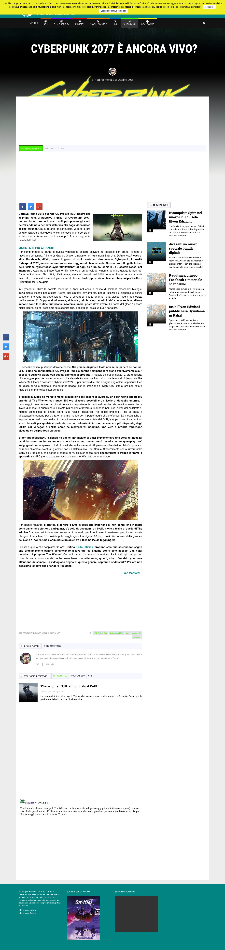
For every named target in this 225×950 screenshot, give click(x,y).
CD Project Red (100, 632)
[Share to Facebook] (22, 209)
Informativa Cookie (27, 913)
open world (136, 632)
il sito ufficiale (85, 547)
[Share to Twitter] (31, 209)
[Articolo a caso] (57, 148)
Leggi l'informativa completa (113, 11)
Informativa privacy (27, 910)
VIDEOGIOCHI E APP (51, 633)
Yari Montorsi (103, 79)
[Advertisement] (112, 121)
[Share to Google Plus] (39, 209)
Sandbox (137, 637)
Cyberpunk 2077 (116, 632)
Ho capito (209, 7)
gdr (127, 632)
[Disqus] (80, 752)
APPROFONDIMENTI (32, 633)
